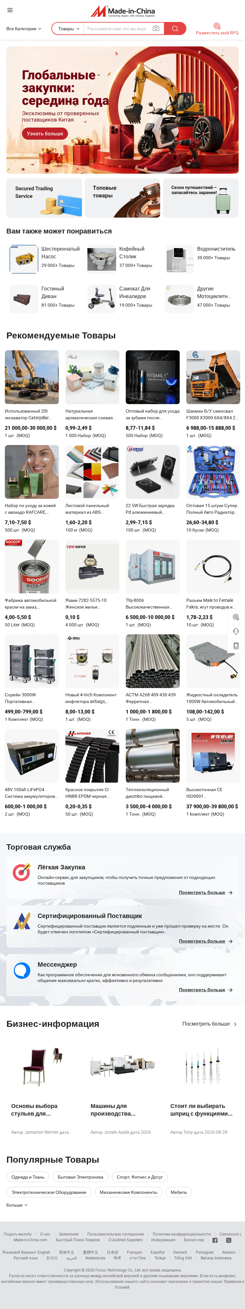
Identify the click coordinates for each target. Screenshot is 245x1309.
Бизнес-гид (194, 1239)
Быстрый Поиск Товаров (78, 1239)
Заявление (69, 1233)
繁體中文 (90, 1252)
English (44, 1252)
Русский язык (26, 1257)
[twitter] (228, 1239)
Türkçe (160, 1257)
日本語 (112, 1252)
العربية (71, 1257)
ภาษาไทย (138, 1257)
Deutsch (180, 1252)
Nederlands (95, 1257)
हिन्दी (117, 1257)
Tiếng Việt (183, 1257)
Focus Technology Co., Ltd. (118, 1269)
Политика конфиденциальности (182, 1233)
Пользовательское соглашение (115, 1233)
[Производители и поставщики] (123, 11)
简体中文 (66, 1252)
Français (134, 1252)
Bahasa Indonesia (216, 1257)
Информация (163, 1239)
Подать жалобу (18, 1233)
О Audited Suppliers (125, 1239)
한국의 (52, 1257)
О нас (45, 1233)
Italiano (228, 1252)
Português (205, 1252)
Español (158, 1252)
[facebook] (215, 1239)
